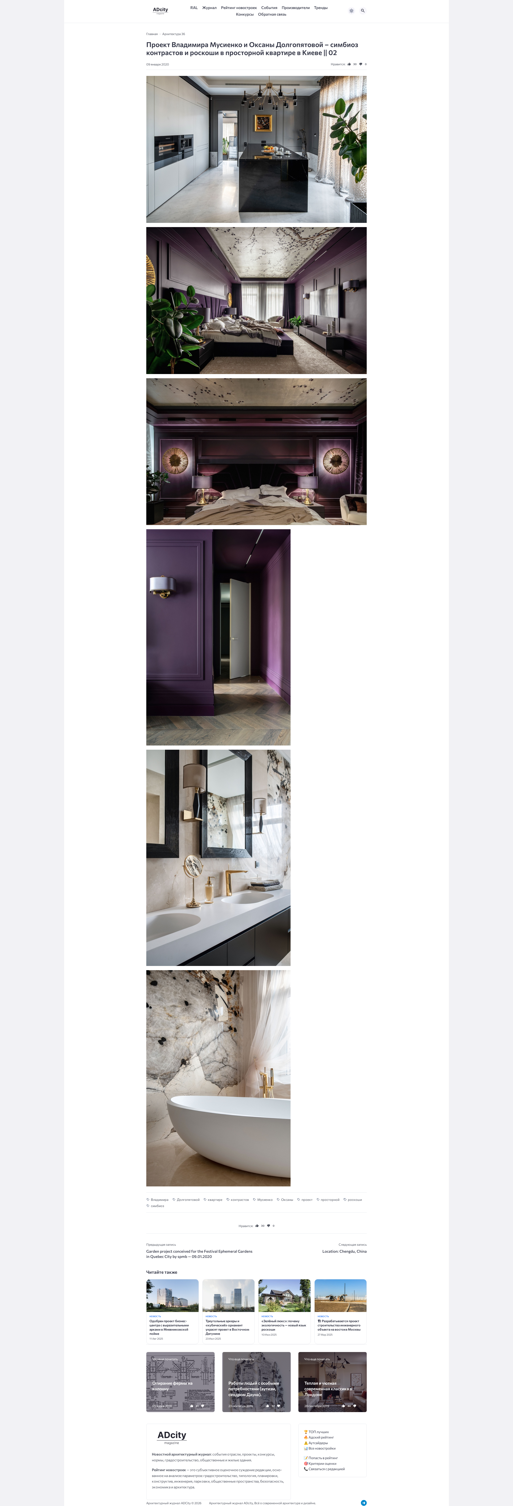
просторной (330, 1199)
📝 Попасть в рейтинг (321, 1458)
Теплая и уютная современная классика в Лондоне (328, 1388)
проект (307, 1199)
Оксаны (287, 1199)
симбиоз (157, 1206)
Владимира (160, 1199)
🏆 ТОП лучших (316, 1432)
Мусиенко (265, 1199)
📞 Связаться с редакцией (324, 1469)
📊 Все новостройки (320, 1448)
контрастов (240, 1199)
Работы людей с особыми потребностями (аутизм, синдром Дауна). (253, 1388)
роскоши (355, 1199)
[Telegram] (364, 1503)
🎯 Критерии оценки (320, 1463)
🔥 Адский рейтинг (319, 1437)
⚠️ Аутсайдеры (316, 1443)
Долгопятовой (188, 1199)
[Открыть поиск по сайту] (363, 11)
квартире (215, 1199)
